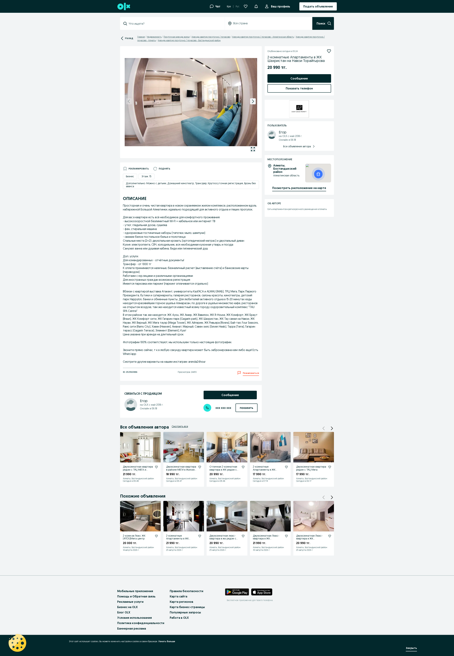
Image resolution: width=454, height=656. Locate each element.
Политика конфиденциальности (140, 623)
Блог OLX (123, 612)
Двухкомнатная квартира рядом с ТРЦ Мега (311, 468)
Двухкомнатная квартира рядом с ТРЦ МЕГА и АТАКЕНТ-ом (138, 469)
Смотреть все (180, 426)
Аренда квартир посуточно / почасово (211, 36)
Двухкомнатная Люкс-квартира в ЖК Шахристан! (309, 538)
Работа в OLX (179, 617)
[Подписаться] (329, 51)
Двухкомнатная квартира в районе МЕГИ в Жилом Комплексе (181, 469)
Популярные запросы (185, 612)
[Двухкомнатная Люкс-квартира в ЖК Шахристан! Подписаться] (329, 536)
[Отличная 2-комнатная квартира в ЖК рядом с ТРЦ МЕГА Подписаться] (243, 467)
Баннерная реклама (131, 628)
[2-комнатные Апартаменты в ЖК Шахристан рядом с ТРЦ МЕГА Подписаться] (286, 467)
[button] (256, 6)
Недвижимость (154, 36)
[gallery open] (253, 149)
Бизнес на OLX (127, 607)
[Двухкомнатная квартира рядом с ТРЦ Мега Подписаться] (329, 467)
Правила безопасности (186, 591)
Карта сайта (178, 596)
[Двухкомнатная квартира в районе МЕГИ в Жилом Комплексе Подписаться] (199, 467)
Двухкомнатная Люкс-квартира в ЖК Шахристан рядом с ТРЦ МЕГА (267, 540)
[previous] (129, 101)
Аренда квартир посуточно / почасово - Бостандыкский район (189, 40)
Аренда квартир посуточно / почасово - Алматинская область (263, 36)
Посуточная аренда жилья (177, 36)
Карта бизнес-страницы (187, 607)
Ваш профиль (280, 6)
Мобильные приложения (135, 591)
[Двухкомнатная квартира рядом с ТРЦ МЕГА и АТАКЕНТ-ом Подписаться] (156, 467)
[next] (253, 101)
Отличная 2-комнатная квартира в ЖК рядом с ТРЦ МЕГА (223, 469)
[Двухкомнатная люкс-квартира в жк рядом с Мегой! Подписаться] (243, 536)
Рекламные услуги (130, 601)
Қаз (229, 6)
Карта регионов (181, 601)
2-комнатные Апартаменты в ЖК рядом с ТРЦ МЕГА (177, 538)
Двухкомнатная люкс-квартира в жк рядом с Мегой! (222, 538)
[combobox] (174, 23)
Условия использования (134, 617)
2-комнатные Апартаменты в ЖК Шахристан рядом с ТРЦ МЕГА (267, 471)
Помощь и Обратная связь (136, 596)
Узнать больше (166, 641)
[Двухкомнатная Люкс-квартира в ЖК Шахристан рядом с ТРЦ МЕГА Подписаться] (286, 536)
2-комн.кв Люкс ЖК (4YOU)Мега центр (134, 537)
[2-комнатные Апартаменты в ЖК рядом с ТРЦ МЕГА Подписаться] (199, 536)
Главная (141, 36)
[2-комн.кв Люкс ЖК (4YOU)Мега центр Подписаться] (156, 536)
